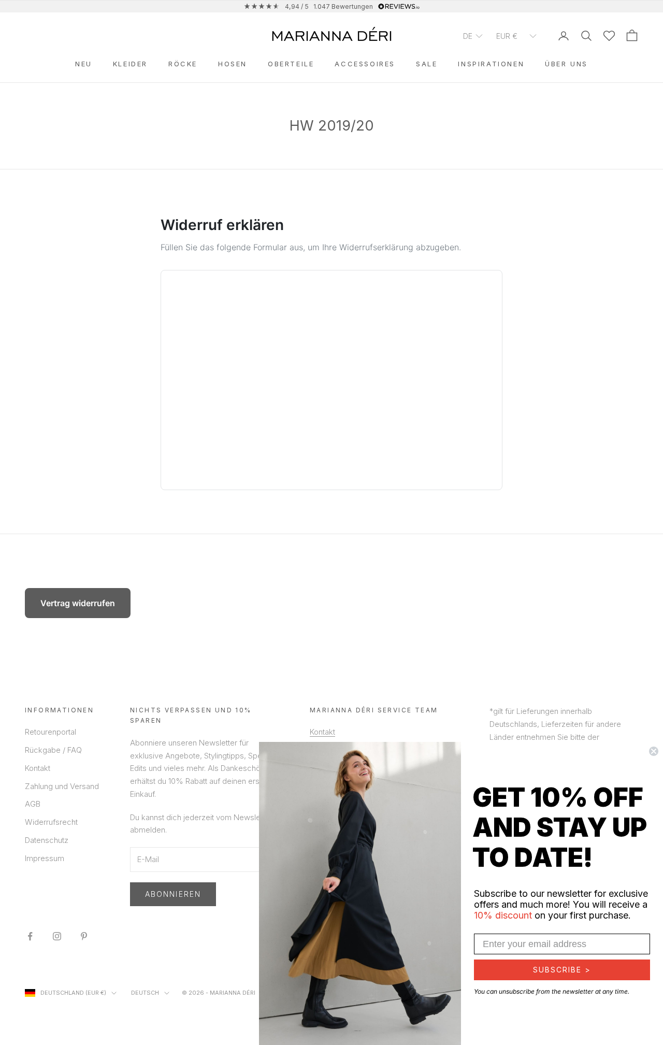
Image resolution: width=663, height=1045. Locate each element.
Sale (426, 64)
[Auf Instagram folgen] (57, 936)
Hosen (232, 64)
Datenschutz (46, 840)
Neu (83, 64)
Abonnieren (173, 894)
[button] (473, 35)
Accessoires (365, 64)
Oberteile (291, 64)
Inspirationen (491, 64)
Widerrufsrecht (51, 822)
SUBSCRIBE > (562, 969)
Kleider (130, 64)
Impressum (44, 858)
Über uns (566, 64)
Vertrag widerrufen (77, 603)
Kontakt (37, 768)
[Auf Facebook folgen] (30, 936)
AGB (32, 804)
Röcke (182, 64)
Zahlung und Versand (62, 786)
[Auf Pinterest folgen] (84, 936)
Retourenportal (50, 732)
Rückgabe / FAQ (53, 750)
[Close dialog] (653, 751)
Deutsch (145, 992)
